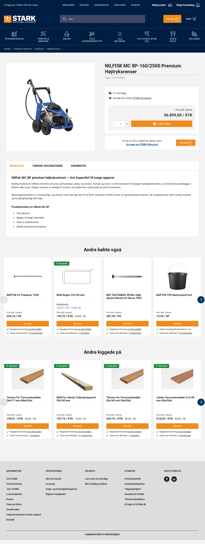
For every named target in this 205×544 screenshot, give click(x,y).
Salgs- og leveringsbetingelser (61, 489)
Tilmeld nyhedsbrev (135, 499)
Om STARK (11, 478)
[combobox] (102, 19)
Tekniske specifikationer (47, 165)
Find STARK (119, 5)
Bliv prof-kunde (53, 478)
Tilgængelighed (133, 489)
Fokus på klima (14, 504)
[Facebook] (167, 481)
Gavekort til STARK (134, 494)
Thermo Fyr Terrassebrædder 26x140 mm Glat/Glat (123, 399)
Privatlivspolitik (133, 478)
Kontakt (10, 519)
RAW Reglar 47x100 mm (71, 295)
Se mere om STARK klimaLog (142, 144)
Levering (50, 484)
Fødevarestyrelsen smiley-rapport (23, 514)
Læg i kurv (164, 123)
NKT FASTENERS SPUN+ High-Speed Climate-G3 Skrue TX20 (124, 297)
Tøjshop (135, 5)
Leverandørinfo (14, 494)
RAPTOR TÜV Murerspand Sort (174, 295)
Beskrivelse (17, 165)
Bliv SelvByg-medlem (96, 484)
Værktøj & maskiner (23, 49)
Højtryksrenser (53, 49)
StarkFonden (13, 509)
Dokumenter (78, 165)
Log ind (183, 142)
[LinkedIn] (174, 481)
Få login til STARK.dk (135, 504)
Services (84, 5)
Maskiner (39, 49)
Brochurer (68, 5)
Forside (7, 49)
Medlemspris (62, 304)
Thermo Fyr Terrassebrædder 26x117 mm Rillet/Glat (24, 399)
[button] (201, 299)
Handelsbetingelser (135, 484)
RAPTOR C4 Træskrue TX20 (23, 295)
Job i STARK (12, 489)
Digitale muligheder (56, 494)
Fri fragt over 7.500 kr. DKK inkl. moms (21, 5)
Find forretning (14, 484)
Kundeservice (101, 5)
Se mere (28, 323)
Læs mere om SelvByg (96, 478)
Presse (9, 499)
